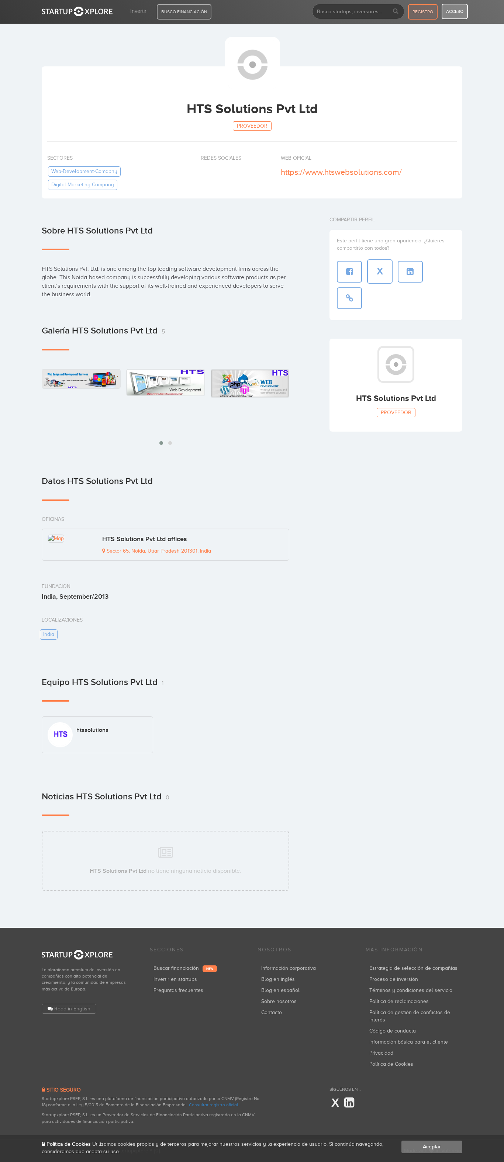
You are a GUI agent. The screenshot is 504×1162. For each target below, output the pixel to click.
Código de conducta (392, 1031)
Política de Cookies (391, 1064)
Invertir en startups (175, 979)
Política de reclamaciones (399, 1001)
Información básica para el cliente (408, 1042)
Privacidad (381, 1053)
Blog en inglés (278, 979)
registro (422, 11)
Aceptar (432, 1147)
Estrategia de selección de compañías (413, 968)
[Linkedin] (349, 1102)
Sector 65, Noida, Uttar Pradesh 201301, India (158, 551)
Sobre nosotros (279, 1001)
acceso (454, 11)
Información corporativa (288, 968)
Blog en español (280, 990)
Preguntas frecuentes (178, 990)
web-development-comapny (84, 171)
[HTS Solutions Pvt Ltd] (81, 379)
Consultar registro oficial (213, 1104)
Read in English (72, 1008)
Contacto (271, 1012)
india (48, 634)
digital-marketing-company (82, 184)
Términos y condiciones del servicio (410, 990)
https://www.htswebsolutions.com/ (341, 172)
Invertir (138, 11)
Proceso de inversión (393, 979)
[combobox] (358, 11)
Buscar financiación (183, 968)
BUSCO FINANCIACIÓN (184, 11)
